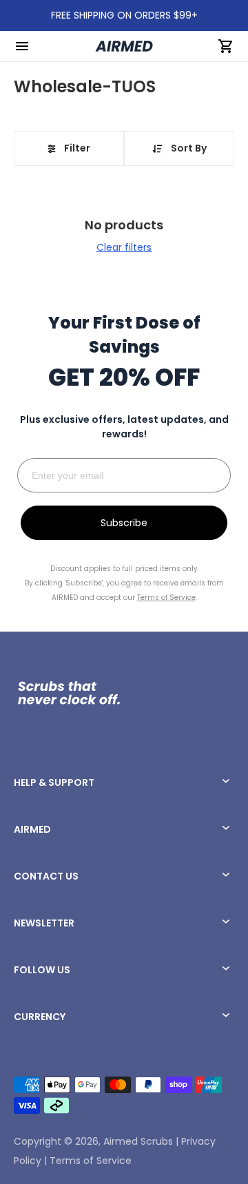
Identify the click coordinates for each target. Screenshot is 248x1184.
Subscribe (124, 523)
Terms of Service (91, 1160)
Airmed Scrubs (138, 1141)
